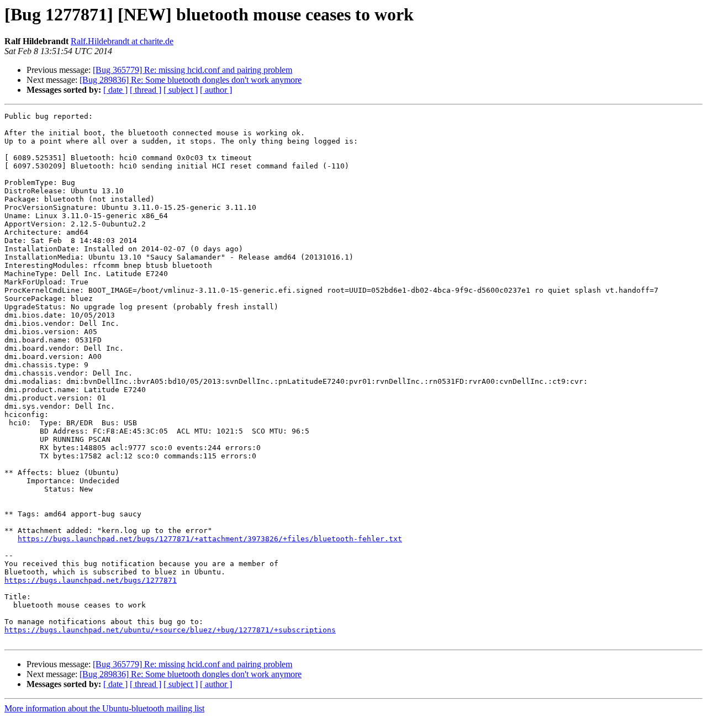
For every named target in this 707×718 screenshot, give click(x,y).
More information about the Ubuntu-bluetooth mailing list (104, 708)
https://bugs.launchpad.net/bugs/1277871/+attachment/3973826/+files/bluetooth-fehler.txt (210, 539)
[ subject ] (180, 89)
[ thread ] (145, 89)
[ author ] (216, 89)
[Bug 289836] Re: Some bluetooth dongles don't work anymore (191, 80)
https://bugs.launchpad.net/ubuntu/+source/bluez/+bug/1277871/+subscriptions (170, 630)
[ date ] (115, 89)
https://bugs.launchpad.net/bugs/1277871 (90, 580)
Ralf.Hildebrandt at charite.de (122, 41)
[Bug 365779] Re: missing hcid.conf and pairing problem (192, 70)
